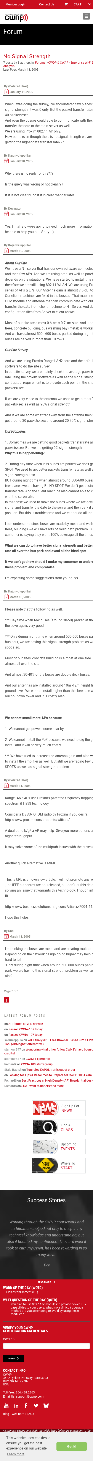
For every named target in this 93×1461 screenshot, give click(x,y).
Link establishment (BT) (22, 1292)
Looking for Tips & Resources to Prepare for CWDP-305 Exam (50, 1075)
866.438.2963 (25, 1392)
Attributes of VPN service (25, 1024)
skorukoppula (13, 1040)
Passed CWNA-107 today (25, 1029)
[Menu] (86, 16)
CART (78, 4)
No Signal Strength (27, 56)
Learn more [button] (15, 1454)
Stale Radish (13, 1069)
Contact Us (46, 4)
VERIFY (12, 1358)
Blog (6, 1414)
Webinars (18, 1414)
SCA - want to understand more (42, 1086)
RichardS (10, 1080)
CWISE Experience (38, 1059)
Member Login (16, 4)
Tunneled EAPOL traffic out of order (50, 1069)
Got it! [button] (71, 1446)
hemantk (10, 1064)
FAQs (30, 1414)
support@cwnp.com (29, 1396)
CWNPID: (9, 1339)
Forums (40, 62)
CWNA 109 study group (37, 1064)
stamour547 (12, 1049)
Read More (44, 1282)
